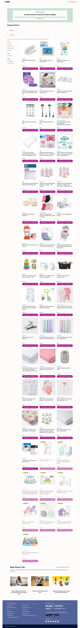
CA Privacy (24, 609)
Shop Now (12, 34)
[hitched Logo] (48, 608)
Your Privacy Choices (26, 607)
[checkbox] (7, 43)
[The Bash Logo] (58, 606)
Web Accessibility (25, 611)
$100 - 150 (11, 48)
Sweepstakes (9, 611)
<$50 (10, 43)
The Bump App (10, 605)
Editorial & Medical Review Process (29, 615)
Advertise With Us (10, 613)
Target (10, 55)
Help (8, 609)
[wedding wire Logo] (59, 608)
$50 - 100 (11, 46)
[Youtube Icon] (55, 621)
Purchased (11, 63)
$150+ (10, 50)
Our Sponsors (25, 613)
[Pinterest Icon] (53, 621)
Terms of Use (25, 605)
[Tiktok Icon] (48, 621)
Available (11, 61)
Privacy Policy (10, 615)
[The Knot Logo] (49, 606)
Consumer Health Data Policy (13, 617)
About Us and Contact (11, 607)
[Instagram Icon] (51, 621)
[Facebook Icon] (46, 621)
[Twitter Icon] (58, 621)
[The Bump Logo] (7, 1)
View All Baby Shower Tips (62, 567)
